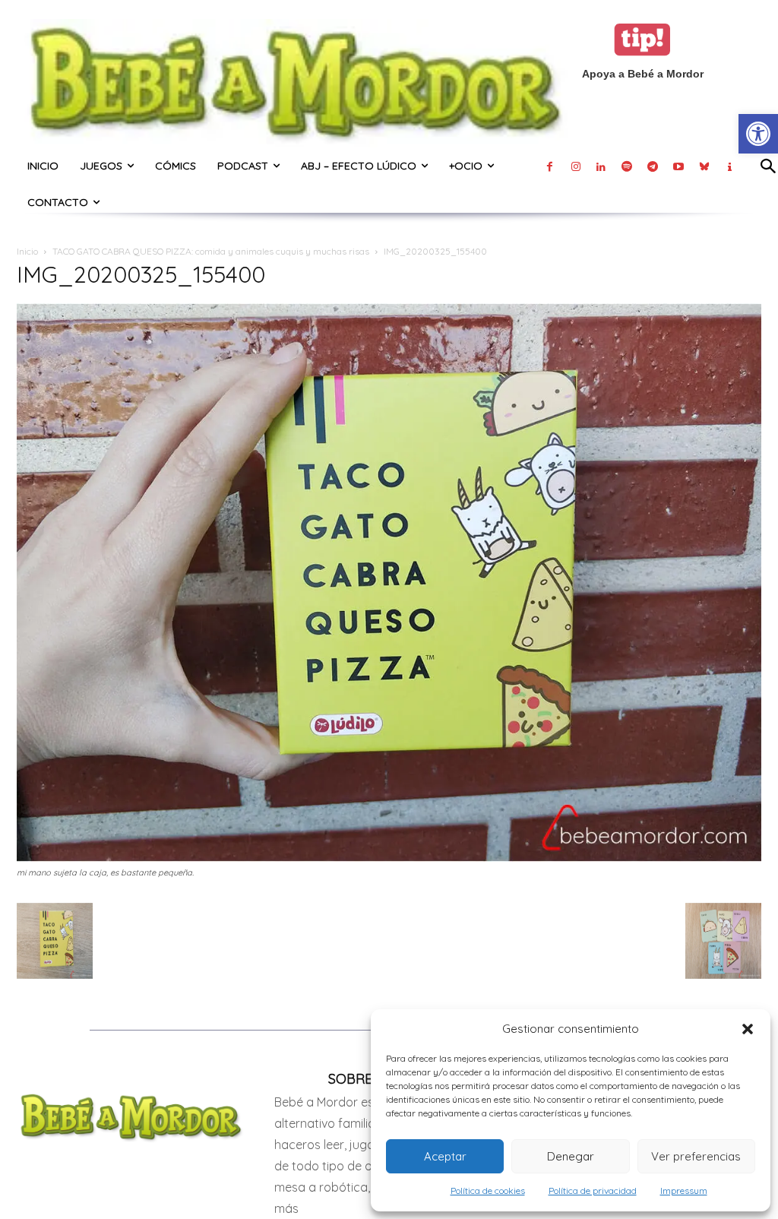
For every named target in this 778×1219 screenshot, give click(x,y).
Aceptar (445, 1156)
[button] (747, 1029)
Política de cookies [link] (488, 1190)
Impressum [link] (683, 1190)
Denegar (570, 1156)
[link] (758, 134)
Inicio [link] (27, 251)
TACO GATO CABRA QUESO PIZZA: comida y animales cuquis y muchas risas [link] (210, 251)
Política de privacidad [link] (593, 1190)
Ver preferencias (696, 1156)
